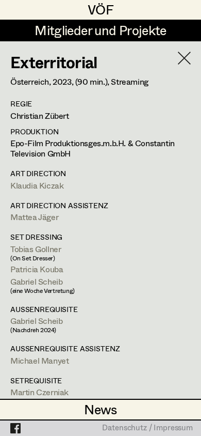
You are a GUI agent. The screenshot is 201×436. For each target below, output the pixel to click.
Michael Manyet (39, 360)
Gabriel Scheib (36, 281)
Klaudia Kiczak (36, 185)
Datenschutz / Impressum (147, 428)
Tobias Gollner (35, 248)
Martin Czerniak (39, 391)
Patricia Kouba (36, 268)
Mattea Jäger (34, 216)
